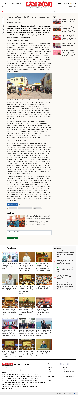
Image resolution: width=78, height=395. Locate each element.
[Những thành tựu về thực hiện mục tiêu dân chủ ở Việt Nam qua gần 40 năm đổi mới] (57, 37)
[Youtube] (63, 364)
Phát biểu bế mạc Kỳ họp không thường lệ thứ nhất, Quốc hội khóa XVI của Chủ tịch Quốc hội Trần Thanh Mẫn (43, 267)
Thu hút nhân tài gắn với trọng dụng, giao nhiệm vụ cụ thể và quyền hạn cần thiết (9, 332)
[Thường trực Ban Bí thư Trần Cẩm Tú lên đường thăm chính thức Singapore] (44, 323)
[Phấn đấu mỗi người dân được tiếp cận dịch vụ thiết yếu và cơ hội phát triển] (10, 257)
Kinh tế (17, 11)
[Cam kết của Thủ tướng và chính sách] (10, 279)
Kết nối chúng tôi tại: (52, 364)
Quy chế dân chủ (13, 208)
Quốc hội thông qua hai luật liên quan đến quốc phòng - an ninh (43, 353)
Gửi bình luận (12, 238)
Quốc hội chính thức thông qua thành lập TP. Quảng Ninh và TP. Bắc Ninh (9, 311)
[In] (19, 204)
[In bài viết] (3, 32)
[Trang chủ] (3, 11)
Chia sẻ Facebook (12, 204)
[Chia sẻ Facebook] (3, 26)
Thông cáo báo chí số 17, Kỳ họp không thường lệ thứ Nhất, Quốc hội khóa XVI (26, 311)
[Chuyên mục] (3, 3)
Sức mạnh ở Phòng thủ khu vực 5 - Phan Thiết (68, 20)
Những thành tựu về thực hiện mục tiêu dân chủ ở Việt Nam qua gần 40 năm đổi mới (68, 37)
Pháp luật (25, 11)
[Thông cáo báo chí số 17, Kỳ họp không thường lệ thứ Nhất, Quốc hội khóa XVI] (27, 302)
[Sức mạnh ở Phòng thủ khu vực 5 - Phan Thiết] (57, 21)
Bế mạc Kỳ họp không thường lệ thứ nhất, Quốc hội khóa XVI (43, 288)
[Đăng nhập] (75, 3)
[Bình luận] (3, 29)
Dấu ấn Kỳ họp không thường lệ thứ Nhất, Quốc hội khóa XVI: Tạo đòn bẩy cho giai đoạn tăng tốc (26, 290)
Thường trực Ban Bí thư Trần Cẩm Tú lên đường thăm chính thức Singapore (43, 332)
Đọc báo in (6, 6)
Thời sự (13, 11)
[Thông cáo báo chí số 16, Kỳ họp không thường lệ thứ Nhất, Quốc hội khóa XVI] (27, 344)
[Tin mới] (6, 3)
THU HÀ (9, 23)
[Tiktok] (60, 364)
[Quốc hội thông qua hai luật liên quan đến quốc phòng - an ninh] (44, 344)
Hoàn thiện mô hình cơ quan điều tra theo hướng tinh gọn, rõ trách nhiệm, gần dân (65, 285)
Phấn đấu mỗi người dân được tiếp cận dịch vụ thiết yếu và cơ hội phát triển (10, 266)
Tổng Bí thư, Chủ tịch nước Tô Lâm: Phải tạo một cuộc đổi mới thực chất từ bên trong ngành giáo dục (26, 267)
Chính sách (49, 11)
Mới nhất (6, 11)
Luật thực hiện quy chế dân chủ (25, 208)
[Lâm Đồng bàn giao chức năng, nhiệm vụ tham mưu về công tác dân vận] (44, 302)
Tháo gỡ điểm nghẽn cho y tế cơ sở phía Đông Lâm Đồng (65, 276)
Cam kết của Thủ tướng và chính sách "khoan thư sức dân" (9, 288)
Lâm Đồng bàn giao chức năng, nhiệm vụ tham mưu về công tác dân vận (43, 311)
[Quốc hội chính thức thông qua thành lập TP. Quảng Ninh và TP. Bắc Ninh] (10, 302)
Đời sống (21, 11)
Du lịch (45, 11)
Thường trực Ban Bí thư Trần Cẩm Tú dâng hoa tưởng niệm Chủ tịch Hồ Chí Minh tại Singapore (26, 332)
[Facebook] (67, 364)
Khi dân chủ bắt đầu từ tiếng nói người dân (68, 44)
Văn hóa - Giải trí (40, 11)
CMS (63, 393)
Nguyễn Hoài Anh (37, 208)
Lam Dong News (72, 6)
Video (65, 11)
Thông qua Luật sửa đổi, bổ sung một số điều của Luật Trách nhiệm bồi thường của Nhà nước (9, 354)
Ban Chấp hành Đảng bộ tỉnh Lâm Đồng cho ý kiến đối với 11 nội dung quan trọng (65, 253)
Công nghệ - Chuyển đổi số (58, 11)
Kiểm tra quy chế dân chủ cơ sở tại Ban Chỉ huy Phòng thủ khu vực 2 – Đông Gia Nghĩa (68, 53)
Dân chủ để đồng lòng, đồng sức (38, 216)
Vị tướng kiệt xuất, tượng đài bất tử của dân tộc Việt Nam (65, 269)
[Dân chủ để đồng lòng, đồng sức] (16, 221)
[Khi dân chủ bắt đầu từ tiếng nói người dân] (57, 45)
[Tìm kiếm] (8, 3)
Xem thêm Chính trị (9, 248)
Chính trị (10, 11)
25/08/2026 (16, 3)
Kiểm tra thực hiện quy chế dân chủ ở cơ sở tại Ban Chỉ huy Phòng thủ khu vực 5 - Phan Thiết (68, 29)
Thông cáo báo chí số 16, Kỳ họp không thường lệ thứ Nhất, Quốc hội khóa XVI (27, 354)
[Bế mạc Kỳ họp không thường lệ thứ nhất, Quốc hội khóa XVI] (44, 279)
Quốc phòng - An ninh (31, 11)
